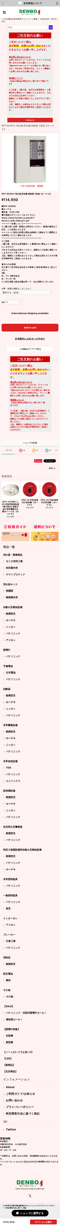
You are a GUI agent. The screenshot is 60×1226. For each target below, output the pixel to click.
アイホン (11, 640)
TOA (8, 767)
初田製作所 (12, 567)
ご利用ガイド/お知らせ (20, 1093)
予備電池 (8, 666)
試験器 (6, 689)
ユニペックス (13, 780)
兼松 (8, 980)
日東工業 (11, 941)
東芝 (8, 908)
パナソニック (13, 633)
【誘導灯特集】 (11, 1029)
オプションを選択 (43, 1222)
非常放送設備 (10, 761)
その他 (6, 990)
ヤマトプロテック (15, 574)
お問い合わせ (14, 1100)
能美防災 (11, 613)
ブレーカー (9, 934)
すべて (9, 450)
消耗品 (6, 957)
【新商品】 (9, 1064)
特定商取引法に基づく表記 (23, 1113)
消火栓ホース (10, 584)
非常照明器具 (10, 879)
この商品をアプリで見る (30, 349)
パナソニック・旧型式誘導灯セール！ (26, 1012)
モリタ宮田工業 (14, 561)
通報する (52, 468)
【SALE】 (8, 1006)
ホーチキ (11, 620)
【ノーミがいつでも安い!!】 (18, 1052)
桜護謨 (9, 590)
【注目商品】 (10, 1071)
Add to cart (30, 327)
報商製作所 (12, 597)
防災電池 (8, 973)
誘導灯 (6, 649)
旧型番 (9, 1035)
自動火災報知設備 (12, 607)
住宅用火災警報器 (12, 826)
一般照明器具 (10, 895)
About (10, 1087)
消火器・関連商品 (12, 554)
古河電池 (11, 672)
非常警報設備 (10, 725)
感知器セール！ (14, 1019)
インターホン (10, 918)
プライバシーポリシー (20, 1107)
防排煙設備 (9, 790)
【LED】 (8, 1058)
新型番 (9, 1042)
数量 (3, 302)
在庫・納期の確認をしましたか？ (17, 288)
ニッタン (11, 626)
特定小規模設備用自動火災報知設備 (22, 849)
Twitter (11, 1129)
